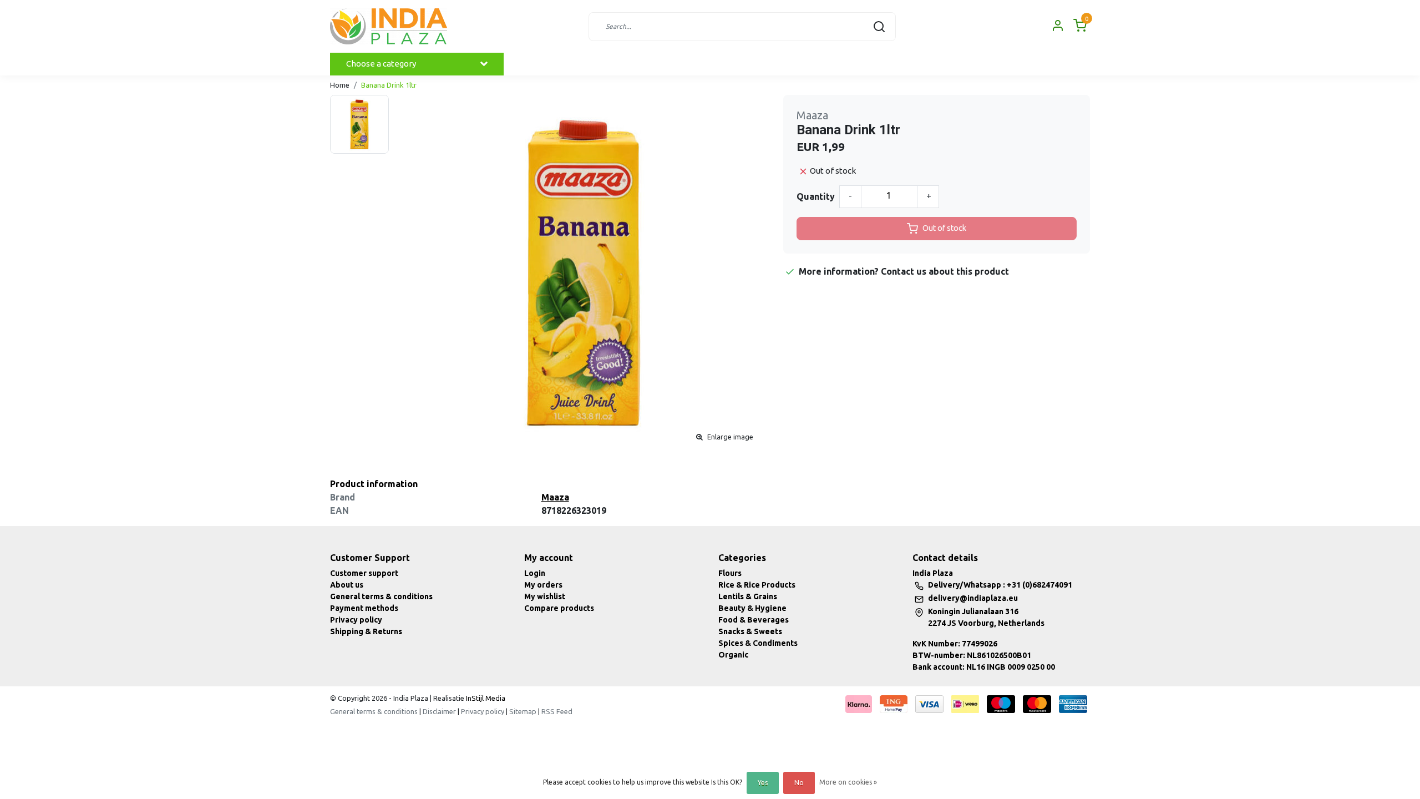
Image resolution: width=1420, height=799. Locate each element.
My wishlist (544, 596)
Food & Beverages (753, 619)
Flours (730, 573)
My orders (543, 584)
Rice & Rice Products (756, 584)
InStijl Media (484, 698)
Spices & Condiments (758, 643)
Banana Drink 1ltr (389, 85)
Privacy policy (356, 619)
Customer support (364, 573)
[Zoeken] (879, 26)
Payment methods (364, 608)
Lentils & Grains (747, 596)
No (799, 782)
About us (346, 584)
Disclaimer (439, 711)
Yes (763, 782)
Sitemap (522, 711)
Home (339, 85)
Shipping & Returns (366, 631)
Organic (733, 654)
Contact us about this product (945, 271)
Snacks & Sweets (750, 631)
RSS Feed (556, 711)
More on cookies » (848, 782)
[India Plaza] (388, 26)
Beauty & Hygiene (752, 608)
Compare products (559, 608)
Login (534, 573)
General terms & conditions (381, 596)
